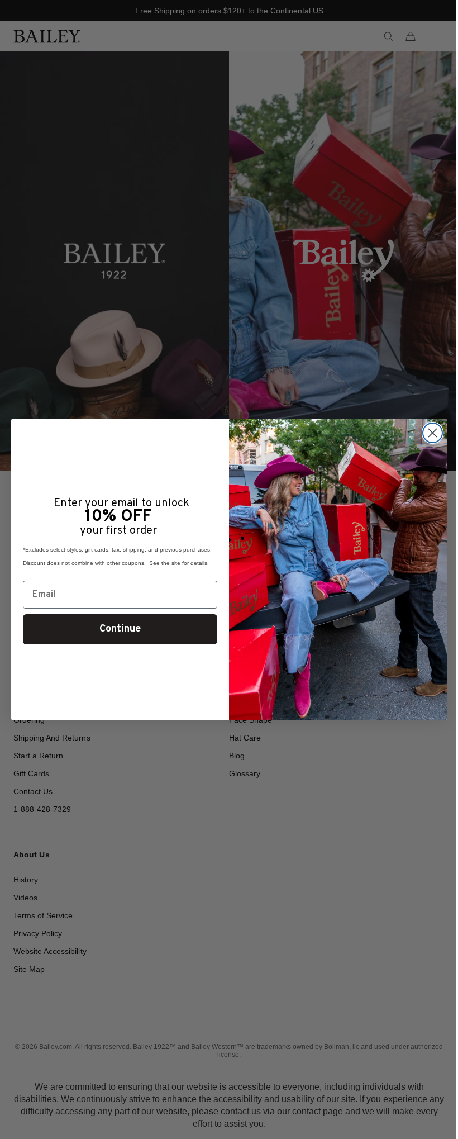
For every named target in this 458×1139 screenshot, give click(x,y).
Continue (116, 629)
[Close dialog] (428, 433)
